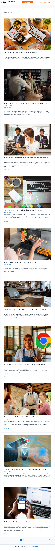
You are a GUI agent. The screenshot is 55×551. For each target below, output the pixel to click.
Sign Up (49, 2)
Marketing (6, 54)
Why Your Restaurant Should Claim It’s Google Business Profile (24, 364)
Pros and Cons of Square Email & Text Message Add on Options (25, 469)
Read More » (6, 63)
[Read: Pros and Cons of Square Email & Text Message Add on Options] (27, 451)
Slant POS (11, 2)
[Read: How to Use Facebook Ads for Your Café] (27, 503)
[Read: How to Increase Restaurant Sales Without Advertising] (27, 398)
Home (40, 2)
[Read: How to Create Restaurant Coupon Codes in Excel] (27, 244)
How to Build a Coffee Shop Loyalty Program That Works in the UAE (26, 158)
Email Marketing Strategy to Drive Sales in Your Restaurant (23, 210)
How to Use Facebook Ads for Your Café (17, 521)
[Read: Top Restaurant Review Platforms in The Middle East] (27, 34)
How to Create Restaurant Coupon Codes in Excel (20, 262)
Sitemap (29, 546)
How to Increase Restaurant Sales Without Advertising (21, 417)
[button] (53, 2)
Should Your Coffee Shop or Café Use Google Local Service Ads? (25, 309)
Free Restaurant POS (27, 2)
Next (51, 539)
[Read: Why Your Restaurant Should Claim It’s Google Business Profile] (27, 344)
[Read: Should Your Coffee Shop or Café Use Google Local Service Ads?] (27, 293)
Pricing (44, 2)
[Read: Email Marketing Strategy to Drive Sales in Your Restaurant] (27, 191)
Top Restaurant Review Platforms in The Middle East (21, 52)
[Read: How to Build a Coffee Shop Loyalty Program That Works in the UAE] (27, 139)
